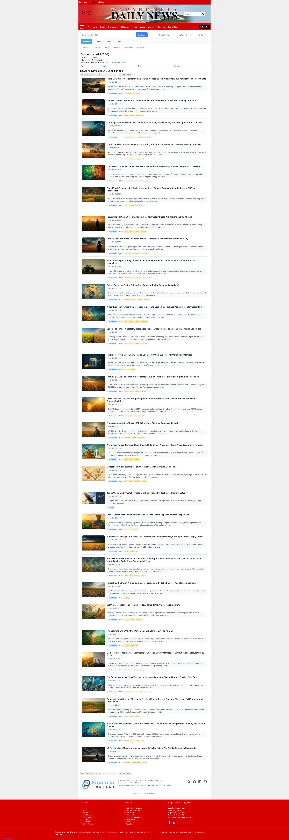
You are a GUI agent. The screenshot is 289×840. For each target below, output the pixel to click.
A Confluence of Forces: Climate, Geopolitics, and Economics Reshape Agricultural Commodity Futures (156, 307)
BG (106, 54)
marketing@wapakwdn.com (183, 817)
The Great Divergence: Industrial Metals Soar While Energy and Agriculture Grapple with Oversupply (155, 166)
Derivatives (137, 481)
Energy (133, 115)
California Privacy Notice (137, 832)
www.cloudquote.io (156, 780)
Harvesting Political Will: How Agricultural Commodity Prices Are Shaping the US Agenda (149, 217)
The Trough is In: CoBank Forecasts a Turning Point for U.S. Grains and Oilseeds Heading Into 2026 (154, 144)
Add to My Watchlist (120, 63)
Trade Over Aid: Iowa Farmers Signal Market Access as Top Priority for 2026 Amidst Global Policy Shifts (156, 79)
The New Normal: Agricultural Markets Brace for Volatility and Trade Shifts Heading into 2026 (151, 100)
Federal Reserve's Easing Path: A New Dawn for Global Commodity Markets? (143, 285)
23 (120, 74)
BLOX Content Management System (180, 832)
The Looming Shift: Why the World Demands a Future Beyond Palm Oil (140, 631)
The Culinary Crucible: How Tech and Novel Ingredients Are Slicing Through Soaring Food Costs (153, 677)
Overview (98, 48)
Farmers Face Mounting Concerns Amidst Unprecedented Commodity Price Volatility (147, 238)
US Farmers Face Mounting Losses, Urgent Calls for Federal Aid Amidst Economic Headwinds (151, 748)
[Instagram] (205, 784)
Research (177, 66)
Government (139, 115)
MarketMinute (113, 93)
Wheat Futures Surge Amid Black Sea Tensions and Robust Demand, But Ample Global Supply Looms (155, 536)
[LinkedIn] (200, 784)
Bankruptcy (127, 437)
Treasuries (141, 48)
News (107, 48)
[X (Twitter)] (189, 784)
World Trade (136, 93)
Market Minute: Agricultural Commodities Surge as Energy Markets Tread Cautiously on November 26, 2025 (156, 654)
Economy (127, 115)
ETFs (109, 41)
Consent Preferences (9, 839)
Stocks (98, 41)
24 (124, 74)
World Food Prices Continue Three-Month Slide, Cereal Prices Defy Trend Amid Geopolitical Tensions (155, 445)
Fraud (132, 619)
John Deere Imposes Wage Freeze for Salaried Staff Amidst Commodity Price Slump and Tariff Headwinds (152, 261)
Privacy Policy (150, 785)
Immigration (144, 231)
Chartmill (111, 507)
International (128, 48)
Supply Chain (128, 93)
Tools (119, 41)
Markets (86, 41)
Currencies (116, 48)
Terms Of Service (165, 785)
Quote (105, 66)
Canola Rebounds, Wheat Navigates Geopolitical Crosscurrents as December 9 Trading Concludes (154, 329)
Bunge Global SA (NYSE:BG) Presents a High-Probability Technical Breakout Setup (147, 493)
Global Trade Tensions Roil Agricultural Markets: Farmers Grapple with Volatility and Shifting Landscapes (151, 189)
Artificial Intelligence (130, 137)
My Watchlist (183, 35)
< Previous (84, 74)
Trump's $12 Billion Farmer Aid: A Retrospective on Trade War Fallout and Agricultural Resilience (153, 377)
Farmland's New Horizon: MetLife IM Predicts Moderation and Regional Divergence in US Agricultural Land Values (155, 700)
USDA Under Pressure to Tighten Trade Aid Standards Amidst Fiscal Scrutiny (143, 605)
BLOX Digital (200, 832)
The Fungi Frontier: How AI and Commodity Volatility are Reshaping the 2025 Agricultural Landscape (155, 122)
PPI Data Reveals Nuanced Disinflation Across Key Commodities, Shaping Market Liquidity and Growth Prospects (156, 724)
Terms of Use (112, 832)
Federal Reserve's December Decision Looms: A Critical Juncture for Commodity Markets (149, 355)
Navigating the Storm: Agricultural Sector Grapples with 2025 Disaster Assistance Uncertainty (152, 583)
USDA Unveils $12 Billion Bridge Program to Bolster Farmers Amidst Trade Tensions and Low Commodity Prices (151, 399)
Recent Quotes (164, 35)
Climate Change (141, 137)
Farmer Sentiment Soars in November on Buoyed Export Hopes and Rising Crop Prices (148, 515)
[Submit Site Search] (203, 14)
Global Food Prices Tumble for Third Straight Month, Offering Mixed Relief (142, 467)
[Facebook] (194, 784)
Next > (129, 74)
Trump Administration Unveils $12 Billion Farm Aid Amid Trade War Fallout (142, 423)
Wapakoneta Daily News (74, 832)
